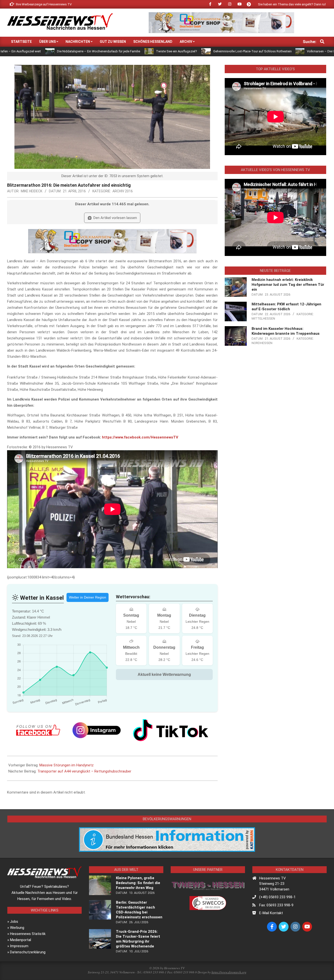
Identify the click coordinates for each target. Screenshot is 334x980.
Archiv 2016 (122, 191)
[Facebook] (38, 730)
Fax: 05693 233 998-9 (276, 905)
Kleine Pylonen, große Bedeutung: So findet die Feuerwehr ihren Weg (138, 883)
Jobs (14, 921)
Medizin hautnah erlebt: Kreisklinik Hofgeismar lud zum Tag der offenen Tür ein (288, 284)
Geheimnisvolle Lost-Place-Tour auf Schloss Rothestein (206, 51)
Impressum (19, 946)
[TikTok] (170, 730)
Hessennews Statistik (27, 934)
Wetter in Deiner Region (87, 597)
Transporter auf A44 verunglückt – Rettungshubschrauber (84, 771)
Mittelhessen (263, 318)
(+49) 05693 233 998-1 (277, 897)
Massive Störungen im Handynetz (66, 765)
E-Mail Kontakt (271, 913)
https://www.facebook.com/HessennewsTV (140, 437)
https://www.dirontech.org (229, 972)
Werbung (17, 927)
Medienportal (20, 940)
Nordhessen (262, 343)
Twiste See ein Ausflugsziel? (130, 51)
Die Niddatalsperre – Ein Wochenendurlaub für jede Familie (52, 51)
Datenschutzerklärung (27, 952)
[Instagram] (96, 730)
